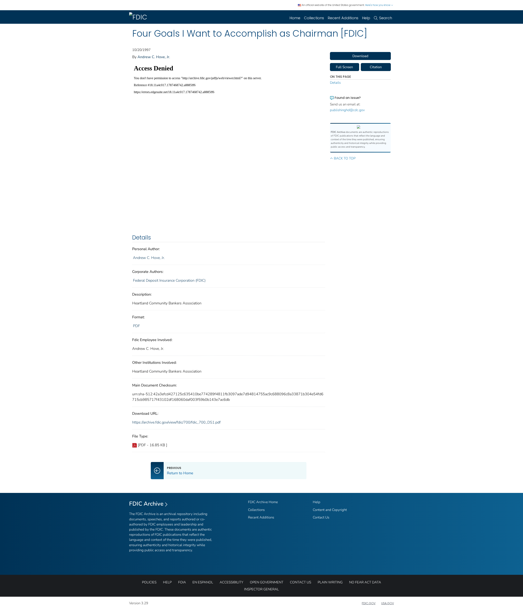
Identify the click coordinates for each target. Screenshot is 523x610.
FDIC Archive (146, 504)
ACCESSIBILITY (231, 582)
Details (335, 82)
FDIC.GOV (368, 603)
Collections (314, 17)
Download (360, 56)
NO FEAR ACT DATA (365, 582)
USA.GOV (387, 603)
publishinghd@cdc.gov (347, 110)
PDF (136, 325)
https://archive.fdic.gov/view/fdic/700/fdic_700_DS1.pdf (176, 422)
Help (366, 17)
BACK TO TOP (344, 158)
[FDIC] (139, 17)
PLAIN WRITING (330, 582)
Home (294, 17)
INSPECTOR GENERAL (261, 589)
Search (385, 17)
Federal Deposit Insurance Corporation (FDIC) (169, 280)
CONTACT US (300, 582)
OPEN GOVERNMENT (266, 582)
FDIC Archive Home (263, 502)
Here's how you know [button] (378, 5)
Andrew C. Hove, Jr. (153, 56)
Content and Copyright (330, 509)
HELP (167, 582)
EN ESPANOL (202, 582)
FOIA (182, 582)
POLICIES (149, 582)
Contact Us (321, 517)
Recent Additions (343, 17)
